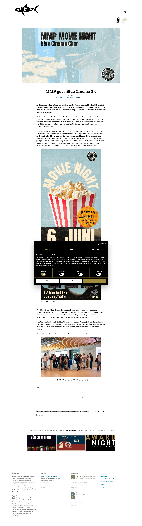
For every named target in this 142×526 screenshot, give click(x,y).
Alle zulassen (94, 281)
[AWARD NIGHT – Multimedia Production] (100, 443)
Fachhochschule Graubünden (49, 476)
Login (102, 487)
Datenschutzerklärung (107, 481)
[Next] (87, 380)
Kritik (41, 415)
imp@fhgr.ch (49, 488)
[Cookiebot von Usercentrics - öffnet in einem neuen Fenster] (99, 244)
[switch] (61, 274)
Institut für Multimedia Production (110, 479)
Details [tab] (71, 249)
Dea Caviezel (82, 97)
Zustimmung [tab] (46, 249)
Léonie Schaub (62, 97)
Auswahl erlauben (71, 281)
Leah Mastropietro (72, 97)
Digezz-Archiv (104, 476)
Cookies (103, 484)
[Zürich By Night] (41, 443)
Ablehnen (47, 281)
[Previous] (54, 380)
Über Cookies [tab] (96, 249)
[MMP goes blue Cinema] (71, 443)
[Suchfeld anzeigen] (125, 12)
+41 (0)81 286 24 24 (49, 486)
